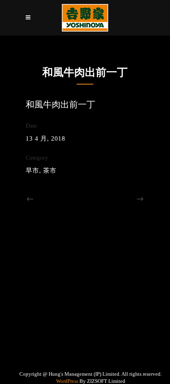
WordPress (67, 381)
